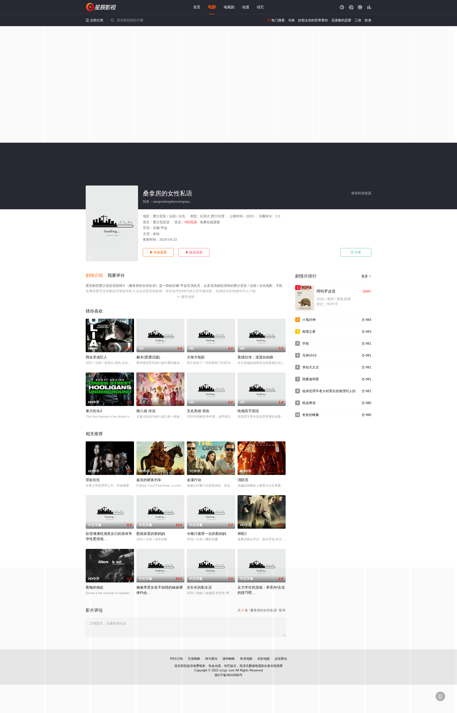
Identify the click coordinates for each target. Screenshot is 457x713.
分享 (356, 252)
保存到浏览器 (361, 193)
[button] (97, 275)
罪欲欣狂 (93, 480)
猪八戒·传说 (145, 411)
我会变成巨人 (96, 357)
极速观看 (194, 252)
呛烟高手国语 (248, 411)
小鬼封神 (309, 320)
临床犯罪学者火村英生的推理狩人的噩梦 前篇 (336, 391)
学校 (305, 343)
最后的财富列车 (148, 480)
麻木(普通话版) (148, 357)
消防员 (243, 480)
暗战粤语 (309, 403)
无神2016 (309, 355)
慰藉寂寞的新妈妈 (150, 534)
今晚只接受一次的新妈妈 (206, 534)
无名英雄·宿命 (198, 411)
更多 (366, 276)
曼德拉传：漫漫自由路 (255, 357)
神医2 (242, 534)
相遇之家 (309, 331)
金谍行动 (194, 480)
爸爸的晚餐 (310, 415)
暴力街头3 (94, 411)
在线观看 (158, 252)
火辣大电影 (196, 357)
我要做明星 (310, 379)
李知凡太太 (310, 367)
